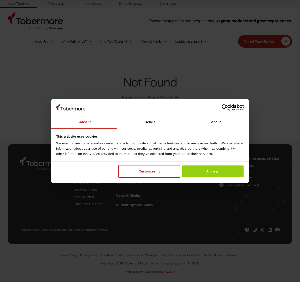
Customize (147, 171)
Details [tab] (150, 122)
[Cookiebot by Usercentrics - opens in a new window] (225, 107)
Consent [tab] (84, 122)
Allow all (212, 171)
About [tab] (216, 122)
